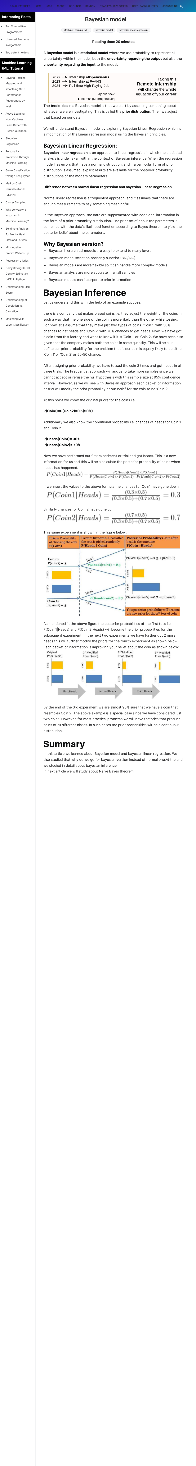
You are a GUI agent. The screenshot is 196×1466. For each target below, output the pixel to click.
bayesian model (104, 30)
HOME (38, 6)
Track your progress (114, 6)
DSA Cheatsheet (20, 6)
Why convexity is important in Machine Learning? (17, 215)
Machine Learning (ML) (76, 30)
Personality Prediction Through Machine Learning (17, 157)
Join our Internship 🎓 (177, 6)
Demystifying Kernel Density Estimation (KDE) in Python (18, 273)
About (61, 6)
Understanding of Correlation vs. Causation (16, 305)
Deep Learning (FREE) (145, 6)
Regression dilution (17, 260)
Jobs (49, 6)
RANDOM (90, 6)
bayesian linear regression (133, 30)
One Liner (75, 6)
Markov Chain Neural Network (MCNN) (15, 189)
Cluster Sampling (16, 202)
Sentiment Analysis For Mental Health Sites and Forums (17, 234)
